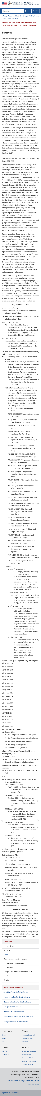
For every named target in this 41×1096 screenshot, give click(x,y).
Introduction (8, 967)
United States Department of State (23, 1080)
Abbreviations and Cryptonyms (15, 959)
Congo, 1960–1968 (18, 972)
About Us (4, 1051)
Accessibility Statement (29, 1051)
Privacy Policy (26, 1055)
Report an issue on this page (10, 1093)
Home (3, 1035)
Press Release (9, 946)
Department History (28, 1038)
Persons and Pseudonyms (14, 963)
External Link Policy (28, 1058)
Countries (25, 1042)
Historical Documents (28, 1035)
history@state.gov (33, 1084)
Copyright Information (29, 1061)
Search (4, 1038)
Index (6, 976)
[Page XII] (35, 182)
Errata (6, 980)
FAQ (3, 1042)
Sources (7, 955)
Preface (7, 950)
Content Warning (27, 1064)
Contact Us (5, 1055)
